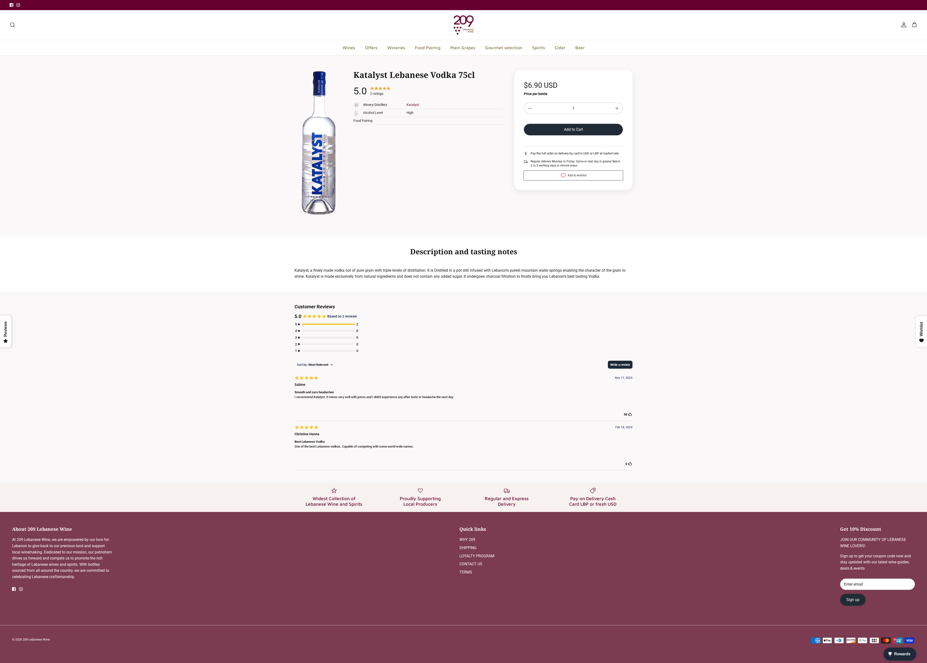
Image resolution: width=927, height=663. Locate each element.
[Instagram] (18, 5)
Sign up (852, 599)
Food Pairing (427, 47)
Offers (371, 47)
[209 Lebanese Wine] (463, 25)
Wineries (396, 47)
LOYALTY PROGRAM (476, 556)
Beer (580, 47)
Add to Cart (573, 129)
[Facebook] (11, 5)
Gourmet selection (503, 47)
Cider (560, 47)
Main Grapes (462, 47)
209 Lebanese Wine (36, 639)
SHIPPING (468, 548)
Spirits (538, 47)
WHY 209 (467, 539)
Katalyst (413, 105)
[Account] (903, 25)
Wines (349, 47)
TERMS (465, 572)
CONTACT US (470, 564)
